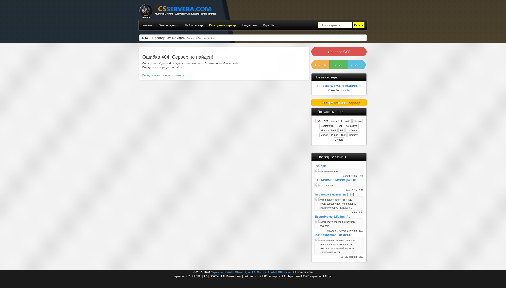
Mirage (324, 134)
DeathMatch (327, 125)
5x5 (319, 121)
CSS (338, 64)
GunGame (351, 125)
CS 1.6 (320, 64)
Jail (341, 130)
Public (334, 134)
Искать (358, 25)
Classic (358, 121)
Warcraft (353, 134)
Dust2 (340, 125)
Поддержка (249, 25)
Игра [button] (266, 25)
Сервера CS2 (339, 51)
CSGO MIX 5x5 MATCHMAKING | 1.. (339, 86)
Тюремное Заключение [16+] (334, 194)
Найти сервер (194, 25)
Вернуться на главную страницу (163, 75)
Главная (147, 25)
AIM (326, 121)
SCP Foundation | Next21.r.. (332, 235)
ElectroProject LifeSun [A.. (332, 216)
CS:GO (356, 64)
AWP (347, 121)
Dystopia (320, 166)
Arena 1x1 (336, 121)
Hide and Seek (328, 130)
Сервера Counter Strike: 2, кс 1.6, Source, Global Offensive (251, 272)
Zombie (339, 139)
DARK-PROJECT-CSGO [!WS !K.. (336, 180)
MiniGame (352, 130)
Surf (343, 134)
